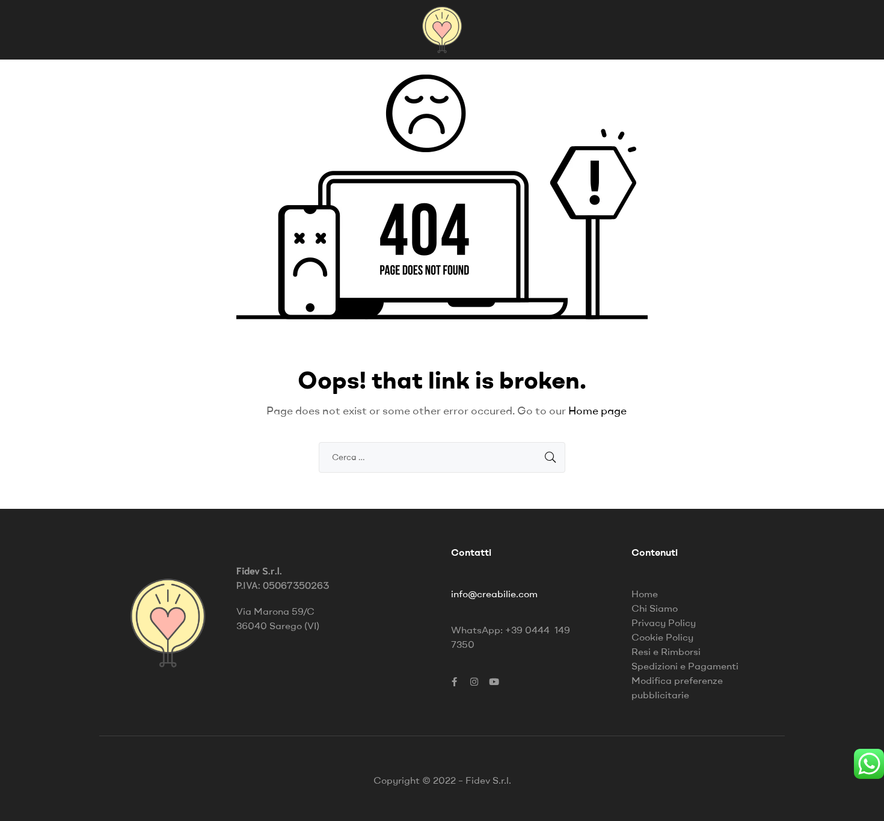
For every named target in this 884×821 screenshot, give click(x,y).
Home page (597, 410)
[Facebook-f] (454, 682)
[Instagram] (474, 682)
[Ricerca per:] (442, 456)
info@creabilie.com (494, 594)
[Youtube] (494, 682)
